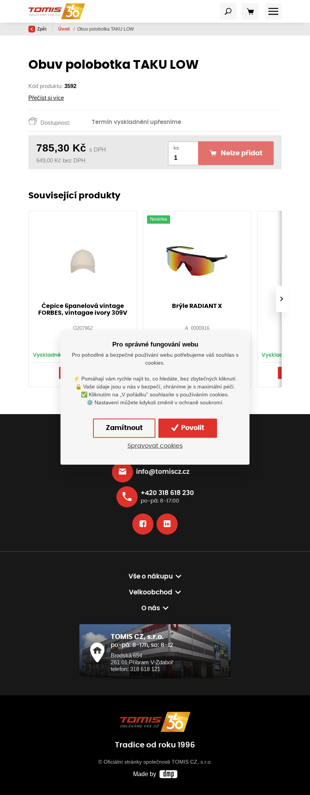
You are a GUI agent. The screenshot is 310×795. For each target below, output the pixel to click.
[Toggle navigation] (228, 11)
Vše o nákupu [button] (151, 577)
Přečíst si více (46, 97)
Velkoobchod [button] (150, 592)
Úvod (64, 29)
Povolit (192, 428)
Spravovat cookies (155, 446)
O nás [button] (150, 608)
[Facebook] (142, 524)
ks (176, 148)
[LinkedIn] (167, 524)
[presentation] (281, 299)
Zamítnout (124, 428)
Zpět (41, 29)
